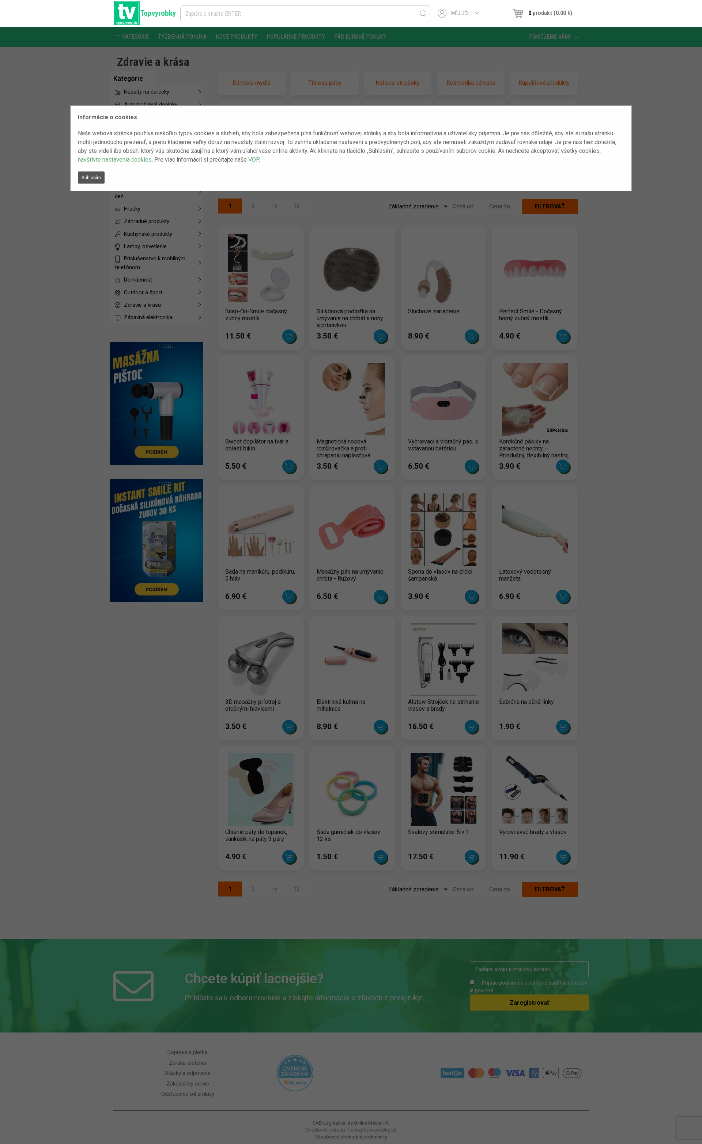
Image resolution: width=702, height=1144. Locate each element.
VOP (253, 159)
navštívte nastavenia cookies (115, 159)
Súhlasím (91, 177)
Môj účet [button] (461, 13)
